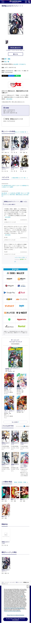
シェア (11, 75)
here (22, 596)
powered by (17, 259)
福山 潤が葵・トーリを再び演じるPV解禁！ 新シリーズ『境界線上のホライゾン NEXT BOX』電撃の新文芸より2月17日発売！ (15, 195)
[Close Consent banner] (28, 586)
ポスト (5, 75)
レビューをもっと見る (20, 257)
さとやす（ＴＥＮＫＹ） (20, 64)
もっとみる (15, 422)
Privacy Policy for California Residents (15, 615)
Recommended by (19, 426)
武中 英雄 (7, 59)
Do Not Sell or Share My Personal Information (14, 608)
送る (18, 75)
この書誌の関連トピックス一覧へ (18, 177)
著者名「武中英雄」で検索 (20, 482)
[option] (6, 537)
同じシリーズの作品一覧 (20, 132)
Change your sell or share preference (12, 610)
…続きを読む (8, 99)
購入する (15, 54)
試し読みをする (16, 47)
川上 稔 (6, 61)
